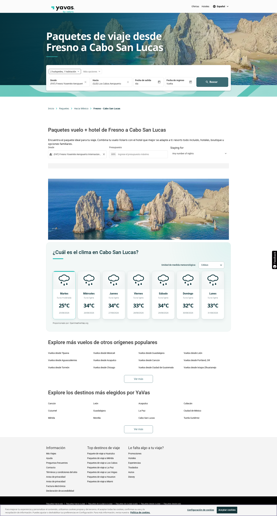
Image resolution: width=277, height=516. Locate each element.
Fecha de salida (143, 80)
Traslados (133, 467)
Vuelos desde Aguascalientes (62, 360)
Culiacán (188, 403)
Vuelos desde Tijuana (58, 353)
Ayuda (49, 458)
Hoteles (205, 6)
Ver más (138, 378)
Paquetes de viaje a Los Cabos (102, 463)
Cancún (52, 403)
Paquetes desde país (172, 504)
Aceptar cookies (226, 509)
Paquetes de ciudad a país (127, 504)
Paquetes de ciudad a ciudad (100, 504)
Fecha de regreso (175, 80)
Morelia (97, 418)
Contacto (50, 467)
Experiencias (134, 463)
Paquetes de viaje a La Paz (100, 467)
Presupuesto (115, 147)
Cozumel (52, 410)
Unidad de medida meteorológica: (178, 265)
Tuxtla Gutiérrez (191, 418)
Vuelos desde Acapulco (104, 360)
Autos (131, 472)
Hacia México (81, 108)
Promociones (134, 453)
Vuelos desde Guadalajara (151, 353)
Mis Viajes (51, 453)
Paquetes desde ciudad (150, 504)
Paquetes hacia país (54, 504)
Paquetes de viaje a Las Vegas (102, 472)
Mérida (51, 418)
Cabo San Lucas (146, 418)
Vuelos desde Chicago (104, 367)
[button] (146, 83)
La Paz (141, 410)
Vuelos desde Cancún (149, 360)
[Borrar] (85, 82)
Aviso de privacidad (55, 477)
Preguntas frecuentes (57, 463)
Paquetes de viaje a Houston (101, 477)
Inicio (51, 108)
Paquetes (64, 108)
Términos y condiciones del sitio (61, 472)
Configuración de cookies (200, 509)
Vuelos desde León (193, 353)
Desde (53, 80)
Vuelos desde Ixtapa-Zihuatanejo (200, 367)
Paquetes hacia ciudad (75, 504)
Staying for (177, 147)
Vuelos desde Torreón (58, 367)
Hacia (96, 80)
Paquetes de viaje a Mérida (100, 458)
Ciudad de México (192, 410)
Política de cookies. (140, 512)
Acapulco (143, 403)
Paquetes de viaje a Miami (100, 481)
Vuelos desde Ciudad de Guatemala (156, 367)
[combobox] (77, 154)
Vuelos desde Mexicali (104, 353)
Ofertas (195, 6)
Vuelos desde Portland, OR (197, 360)
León (95, 403)
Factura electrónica (55, 486)
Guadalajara (99, 410)
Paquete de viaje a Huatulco (101, 453)
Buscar (214, 81)
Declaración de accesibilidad (60, 491)
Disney (131, 477)
